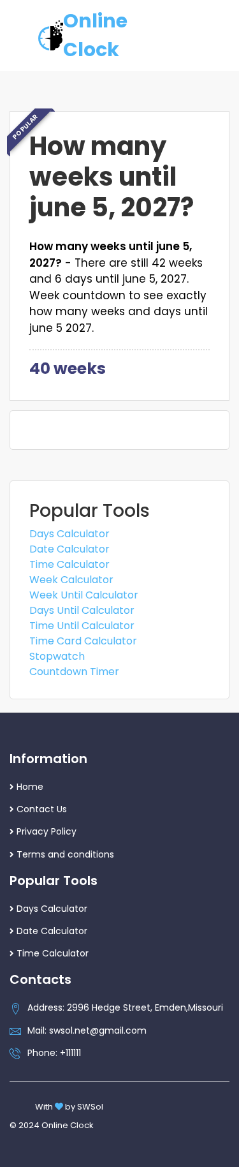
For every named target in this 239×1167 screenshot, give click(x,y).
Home (30, 786)
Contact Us (42, 809)
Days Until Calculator (81, 610)
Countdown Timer (74, 671)
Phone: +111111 (54, 1052)
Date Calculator (69, 549)
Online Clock (95, 35)
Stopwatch (57, 656)
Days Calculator (69, 533)
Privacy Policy (46, 831)
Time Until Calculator (81, 625)
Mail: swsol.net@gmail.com (87, 1030)
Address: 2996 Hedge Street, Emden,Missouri (125, 1007)
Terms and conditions (65, 854)
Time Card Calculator (83, 641)
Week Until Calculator (83, 595)
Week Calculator (71, 579)
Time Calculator (69, 564)
